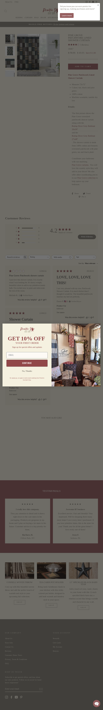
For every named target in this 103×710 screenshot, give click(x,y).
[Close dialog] (97, 327)
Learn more (67, 15)
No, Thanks (27, 371)
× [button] (98, 5)
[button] (96, 703)
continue (27, 363)
